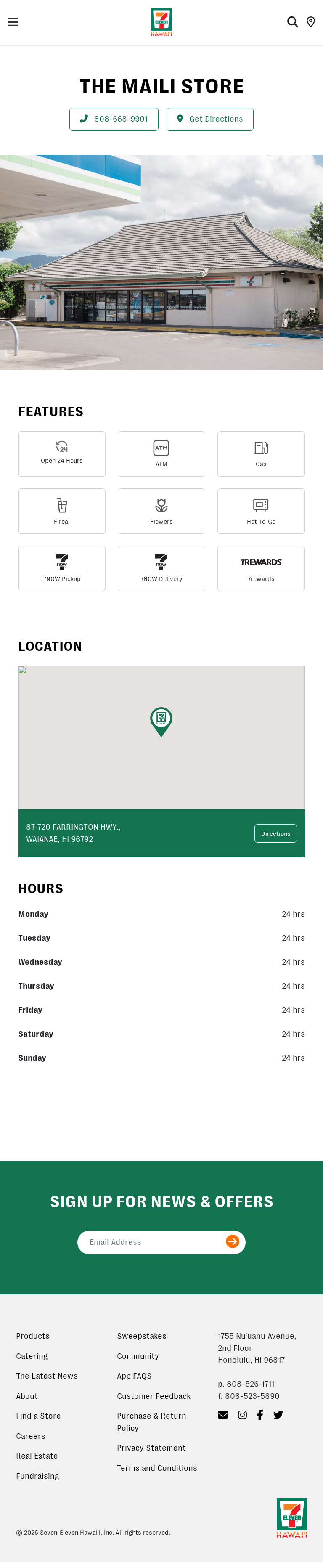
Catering (32, 1356)
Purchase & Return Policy (151, 1422)
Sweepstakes (142, 1336)
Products (33, 1336)
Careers (30, 1436)
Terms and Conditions (157, 1468)
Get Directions (215, 119)
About (27, 1396)
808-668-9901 (120, 119)
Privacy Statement (151, 1448)
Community (138, 1356)
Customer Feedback (154, 1396)
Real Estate (37, 1456)
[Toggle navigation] (13, 22)
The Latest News (47, 1376)
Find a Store (38, 1416)
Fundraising (37, 1476)
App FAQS (134, 1376)
